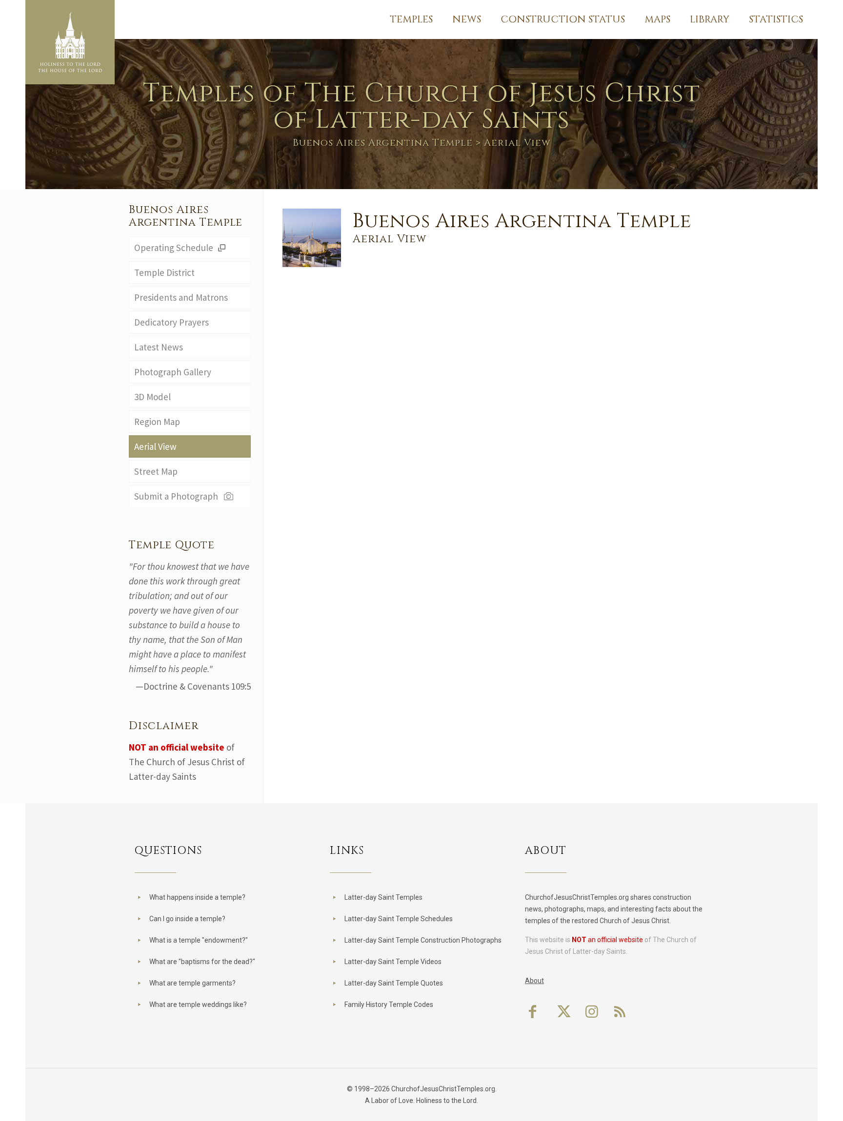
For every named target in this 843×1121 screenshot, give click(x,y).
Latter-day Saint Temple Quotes (393, 983)
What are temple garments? (192, 983)
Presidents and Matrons (181, 297)
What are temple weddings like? (198, 1004)
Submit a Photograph (178, 496)
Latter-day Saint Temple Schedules (398, 919)
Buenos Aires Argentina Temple (383, 142)
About (534, 981)
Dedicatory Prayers (171, 322)
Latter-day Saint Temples (383, 897)
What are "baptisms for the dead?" (202, 962)
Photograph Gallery (172, 372)
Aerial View (155, 446)
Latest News (158, 347)
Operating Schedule (174, 247)
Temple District (164, 272)
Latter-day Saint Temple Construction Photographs (423, 940)
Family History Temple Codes (388, 1004)
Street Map (156, 471)
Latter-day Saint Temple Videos (393, 962)
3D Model (152, 397)
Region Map (157, 421)
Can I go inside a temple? (187, 919)
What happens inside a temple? (197, 897)
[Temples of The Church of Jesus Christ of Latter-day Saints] (70, 42)
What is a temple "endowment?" (198, 940)
